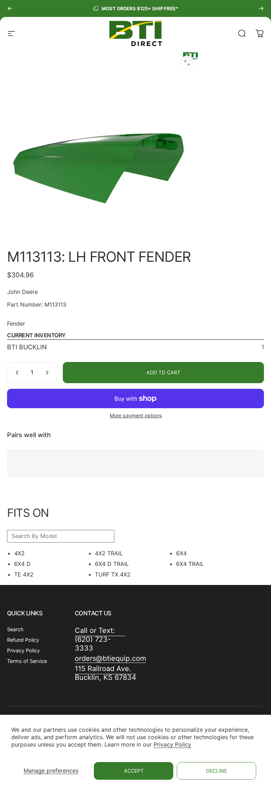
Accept (134, 771)
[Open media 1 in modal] (187, 63)
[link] (105, 673)
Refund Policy (23, 640)
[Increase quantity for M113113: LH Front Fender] (49, 372)
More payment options (136, 415)
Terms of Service (27, 661)
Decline (216, 771)
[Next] (261, 8)
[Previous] (10, 8)
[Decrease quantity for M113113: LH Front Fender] (15, 372)
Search (15, 629)
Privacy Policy (172, 744)
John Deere (22, 291)
